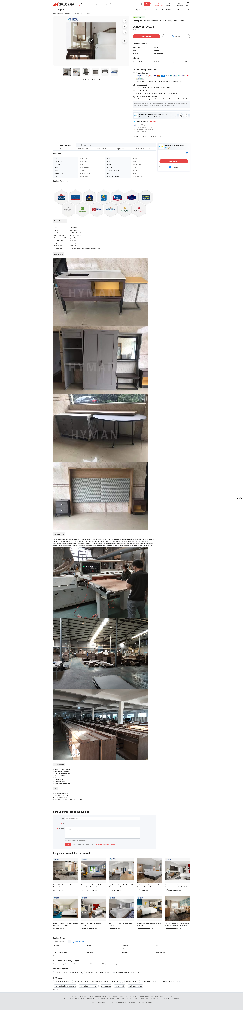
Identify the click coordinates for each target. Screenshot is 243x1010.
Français (97, 998)
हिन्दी (147, 998)
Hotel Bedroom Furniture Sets (82, 13)
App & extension (166, 10)
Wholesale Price (124, 996)
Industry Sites (133, 996)
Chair (88, 949)
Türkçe (158, 998)
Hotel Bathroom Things (60, 952)
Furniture (60, 13)
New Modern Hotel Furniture (149, 981)
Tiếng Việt (165, 998)
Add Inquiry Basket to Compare (91, 79)
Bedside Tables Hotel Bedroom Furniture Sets (99, 972)
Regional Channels (144, 996)
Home (54, 13)
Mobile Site (162, 996)
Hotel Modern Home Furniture (88, 986)
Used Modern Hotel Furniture (169, 981)
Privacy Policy (149, 1002)
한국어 (137, 998)
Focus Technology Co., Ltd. (109, 1002)
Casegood (56, 945)
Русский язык (104, 998)
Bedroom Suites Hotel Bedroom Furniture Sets (68, 972)
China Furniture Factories (62, 981)
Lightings (90, 952)
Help (156, 10)
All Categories (60, 10)
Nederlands (125, 998)
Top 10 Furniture (106, 986)
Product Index (154, 996)
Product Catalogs (80, 942)
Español (83, 998)
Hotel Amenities (160, 952)
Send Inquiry (146, 36)
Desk (157, 945)
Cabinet (89, 945)
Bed (123, 949)
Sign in (188, 5)
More (54, 989)
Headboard (125, 945)
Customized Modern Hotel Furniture (65, 986)
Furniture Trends (119, 986)
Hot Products (75, 996)
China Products (84, 996)
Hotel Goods (116, 981)
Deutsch (118, 998)
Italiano (112, 998)
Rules (188, 10)
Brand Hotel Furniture (162, 949)
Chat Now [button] (177, 36)
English (77, 998)
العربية (131, 998)
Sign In (136, 136)
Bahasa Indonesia (174, 998)
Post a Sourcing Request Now (106, 844)
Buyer (146, 10)
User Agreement (132, 1002)
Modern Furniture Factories (100, 981)
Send (67, 844)
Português (90, 998)
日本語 (142, 998)
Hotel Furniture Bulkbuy (135, 986)
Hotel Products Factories (81, 981)
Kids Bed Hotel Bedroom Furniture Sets (127, 972)
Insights (169, 996)
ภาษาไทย (152, 998)
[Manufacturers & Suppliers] (63, 4)
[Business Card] (187, 153)
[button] (149, 148)
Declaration (141, 1002)
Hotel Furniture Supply (130, 981)
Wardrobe (56, 949)
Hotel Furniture (69, 13)
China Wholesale (113, 996)
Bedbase (124, 952)
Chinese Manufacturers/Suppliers (98, 996)
